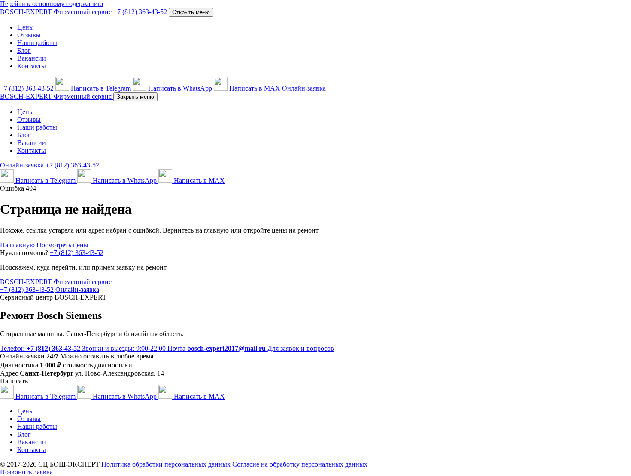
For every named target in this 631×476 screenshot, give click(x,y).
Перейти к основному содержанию (51, 3)
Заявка (43, 472)
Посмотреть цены (62, 245)
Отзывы (29, 35)
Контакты (31, 66)
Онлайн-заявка (304, 88)
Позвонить (16, 472)
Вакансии (31, 58)
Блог (24, 50)
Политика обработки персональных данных (166, 464)
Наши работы (37, 42)
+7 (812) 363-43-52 (76, 252)
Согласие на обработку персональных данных (299, 464)
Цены (25, 27)
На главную (17, 245)
